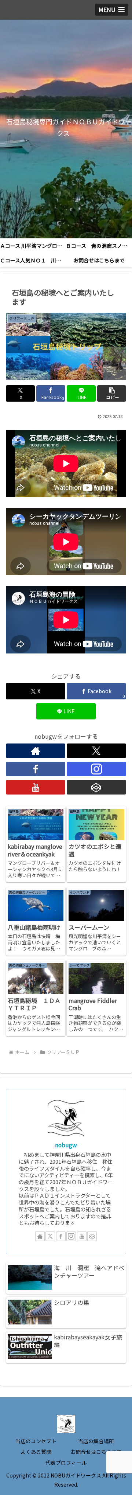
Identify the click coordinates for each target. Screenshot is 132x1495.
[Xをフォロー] (96, 750)
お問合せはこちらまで (96, 1451)
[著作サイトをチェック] (35, 750)
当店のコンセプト (35, 1441)
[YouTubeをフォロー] (35, 787)
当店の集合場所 (96, 1441)
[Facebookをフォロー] (35, 769)
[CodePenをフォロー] (96, 787)
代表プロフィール (66, 1462)
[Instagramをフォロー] (96, 769)
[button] (111, 393)
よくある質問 (36, 1451)
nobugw (66, 1145)
